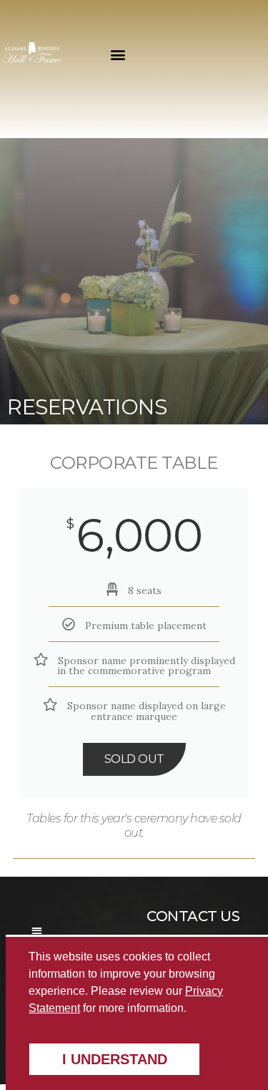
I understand (114, 1059)
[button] (118, 54)
